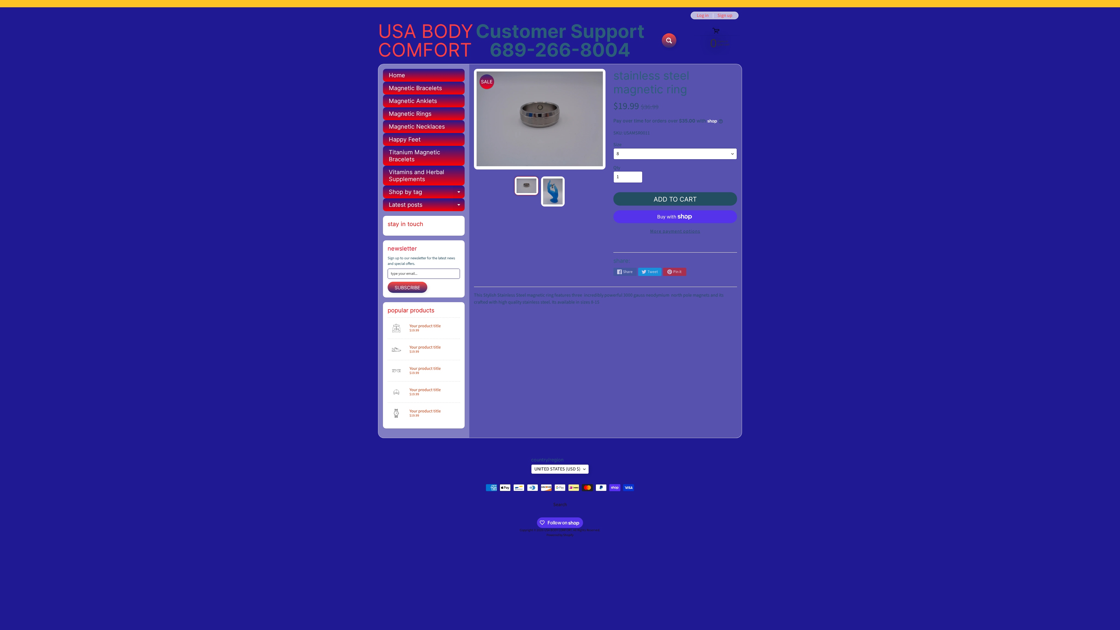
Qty (616, 167)
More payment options (675, 231)
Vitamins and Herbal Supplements (416, 176)
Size (617, 144)
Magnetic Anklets (413, 100)
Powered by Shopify (560, 535)
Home (397, 75)
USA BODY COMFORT (425, 40)
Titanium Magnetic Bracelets (414, 156)
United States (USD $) (557, 469)
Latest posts (427, 206)
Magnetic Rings (410, 113)
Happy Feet (405, 139)
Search (560, 504)
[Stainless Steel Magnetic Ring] (526, 185)
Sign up (725, 15)
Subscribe (407, 287)
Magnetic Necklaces (417, 126)
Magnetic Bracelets (415, 88)
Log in (703, 15)
